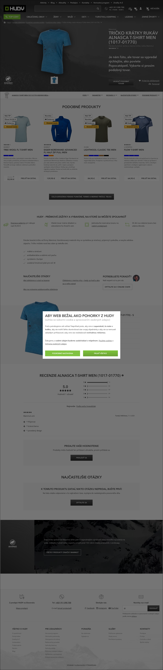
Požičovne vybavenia (115, 633)
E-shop (142, 636)
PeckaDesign (92, 665)
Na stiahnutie (85, 633)
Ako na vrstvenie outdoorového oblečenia (40, 289)
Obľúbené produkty (135, 9)
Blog (53, 3)
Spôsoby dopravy (51, 645)
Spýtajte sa (85, 636)
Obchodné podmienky (52, 636)
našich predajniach (99, 226)
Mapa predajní (22, 608)
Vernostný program (101, 3)
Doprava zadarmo (18, 223)
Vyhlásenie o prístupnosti (53, 654)
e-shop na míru (80, 665)
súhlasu (134, 616)
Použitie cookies (105, 340)
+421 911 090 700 (63, 603)
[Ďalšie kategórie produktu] (101, 22)
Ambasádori (16, 642)
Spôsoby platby (50, 648)
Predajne (74, 3)
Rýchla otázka (144, 642)
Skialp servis (113, 636)
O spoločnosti (16, 633)
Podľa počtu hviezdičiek (86, 406)
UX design (70, 665)
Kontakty (85, 3)
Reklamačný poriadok (52, 642)
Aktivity (43, 3)
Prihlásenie (140, 9)
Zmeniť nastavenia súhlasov (54, 657)
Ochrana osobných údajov (56, 344)
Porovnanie (130, 9)
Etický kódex (16, 636)
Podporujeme (16, 645)
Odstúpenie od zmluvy (52, 639)
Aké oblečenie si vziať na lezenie (36, 280)
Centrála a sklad (145, 639)
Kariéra (14, 648)
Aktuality (62, 3)
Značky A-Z (118, 3)
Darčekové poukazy (115, 639)
